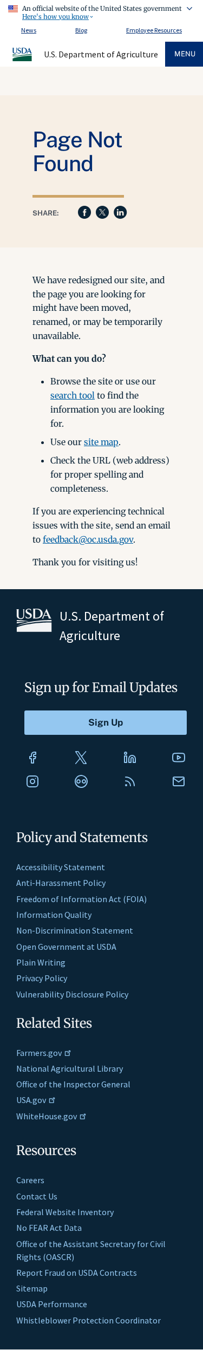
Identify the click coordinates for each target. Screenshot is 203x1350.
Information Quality (53, 914)
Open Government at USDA (66, 946)
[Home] (22, 59)
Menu (184, 54)
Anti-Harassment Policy (61, 882)
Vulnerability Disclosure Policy (72, 994)
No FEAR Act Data (49, 1227)
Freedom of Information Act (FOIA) (81, 899)
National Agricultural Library (69, 1068)
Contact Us (36, 1196)
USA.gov (31, 1099)
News (28, 30)
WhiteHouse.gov (46, 1116)
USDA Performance (51, 1304)
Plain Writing (41, 962)
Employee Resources (154, 30)
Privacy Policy (41, 978)
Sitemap (32, 1288)
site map (101, 441)
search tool (72, 395)
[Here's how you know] (101, 11)
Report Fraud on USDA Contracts (76, 1272)
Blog (81, 30)
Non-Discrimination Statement (74, 930)
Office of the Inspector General (73, 1084)
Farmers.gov (39, 1052)
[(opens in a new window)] (32, 757)
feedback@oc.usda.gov (88, 539)
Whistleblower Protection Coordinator (88, 1320)
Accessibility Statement (60, 867)
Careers (30, 1180)
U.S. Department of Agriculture (101, 54)
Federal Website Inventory (65, 1211)
